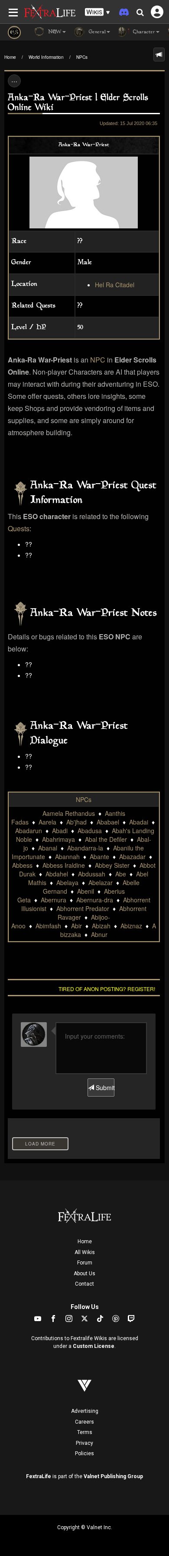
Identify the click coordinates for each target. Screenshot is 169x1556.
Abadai (138, 822)
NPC (97, 360)
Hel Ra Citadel (114, 284)
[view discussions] (159, 54)
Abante (99, 856)
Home (10, 57)
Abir (76, 925)
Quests (18, 528)
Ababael (108, 822)
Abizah (101, 925)
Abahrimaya (58, 839)
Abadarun (28, 830)
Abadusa (90, 830)
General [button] (96, 32)
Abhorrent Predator (82, 908)
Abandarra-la (85, 848)
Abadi (60, 830)
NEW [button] (54, 32)
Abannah (67, 856)
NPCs (82, 57)
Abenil (85, 891)
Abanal (47, 848)
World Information (46, 57)
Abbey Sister (112, 865)
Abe (120, 873)
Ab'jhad (76, 822)
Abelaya (67, 882)
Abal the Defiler (106, 839)
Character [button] (143, 32)
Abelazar (100, 882)
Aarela (47, 822)
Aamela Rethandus (68, 813)
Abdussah (91, 873)
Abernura (53, 899)
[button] (97, 12)
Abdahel (57, 873)
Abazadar (132, 856)
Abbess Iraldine (63, 865)
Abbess (22, 865)
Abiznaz (131, 925)
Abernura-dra (94, 899)
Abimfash (48, 925)
